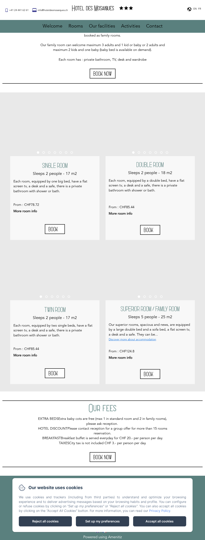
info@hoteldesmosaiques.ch (53, 10)
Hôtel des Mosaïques (93, 8)
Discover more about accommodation (132, 339)
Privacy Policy (159, 511)
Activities (130, 26)
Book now (102, 73)
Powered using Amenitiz (102, 537)
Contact (154, 26)
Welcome (52, 26)
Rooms (75, 26)
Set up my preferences (102, 521)
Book (53, 229)
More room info (25, 211)
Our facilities (102, 26)
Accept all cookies (160, 521)
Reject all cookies (45, 521)
